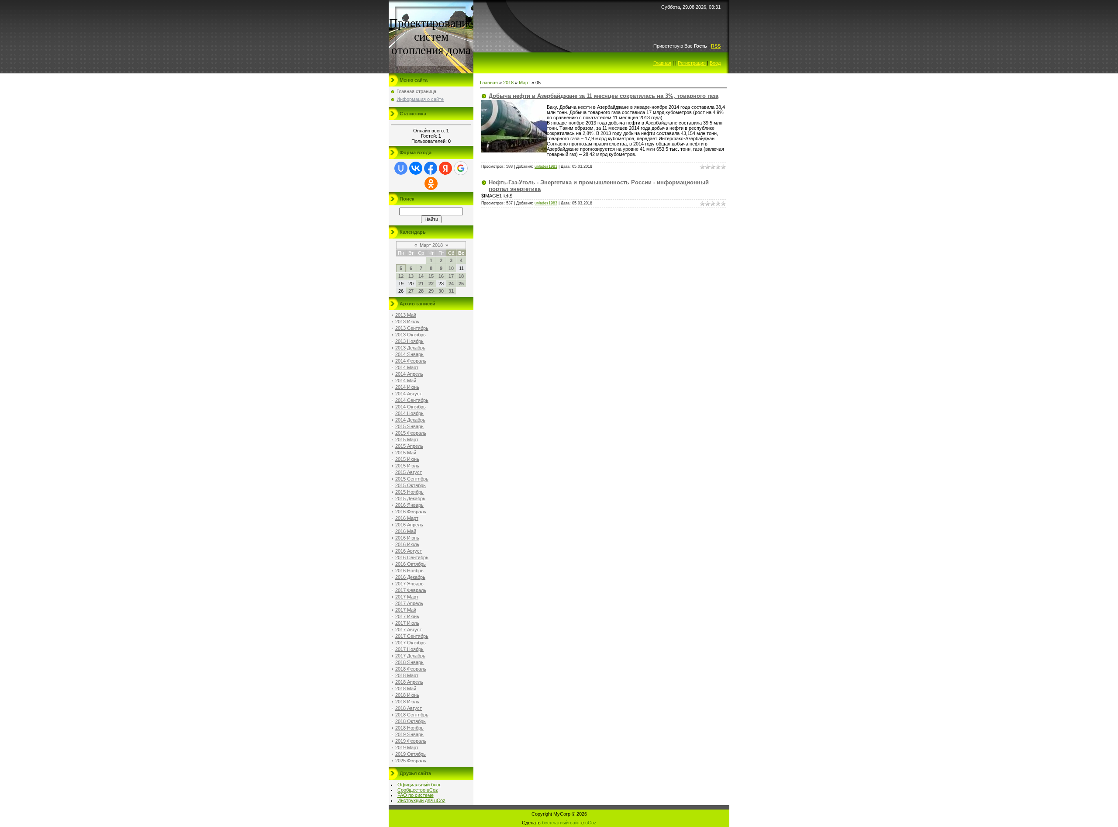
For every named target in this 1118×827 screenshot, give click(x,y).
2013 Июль (407, 321)
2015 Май (405, 452)
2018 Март (406, 675)
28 (421, 291)
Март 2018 (431, 245)
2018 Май (405, 688)
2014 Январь (409, 354)
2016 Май (405, 531)
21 (421, 283)
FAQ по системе (415, 795)
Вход (715, 63)
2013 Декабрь (410, 347)
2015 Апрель (409, 446)
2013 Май (405, 315)
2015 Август (408, 472)
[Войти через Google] (461, 168)
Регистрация (692, 63)
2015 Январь (409, 426)
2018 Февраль (410, 668)
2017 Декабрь (410, 655)
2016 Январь (409, 505)
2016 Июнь (407, 537)
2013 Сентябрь (411, 328)
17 (451, 276)
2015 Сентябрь (411, 478)
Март (524, 82)
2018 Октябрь (410, 721)
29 (431, 291)
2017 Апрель (409, 603)
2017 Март (406, 596)
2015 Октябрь (410, 485)
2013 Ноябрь (409, 341)
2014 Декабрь (410, 419)
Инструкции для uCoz (421, 800)
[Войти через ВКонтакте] (415, 168)
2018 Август (408, 708)
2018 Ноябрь (409, 727)
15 (431, 276)
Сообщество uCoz (417, 789)
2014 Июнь (407, 387)
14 (421, 276)
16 (441, 276)
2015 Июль (407, 465)
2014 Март (406, 367)
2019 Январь (409, 734)
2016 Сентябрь (411, 557)
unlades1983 (546, 166)
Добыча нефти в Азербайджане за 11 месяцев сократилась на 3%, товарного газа (603, 96)
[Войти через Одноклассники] (431, 183)
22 (431, 283)
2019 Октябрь (410, 754)
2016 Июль (407, 544)
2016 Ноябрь (409, 570)
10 (451, 268)
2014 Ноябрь (409, 413)
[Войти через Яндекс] (445, 168)
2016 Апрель (409, 524)
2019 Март (406, 747)
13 (411, 276)
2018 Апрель (409, 682)
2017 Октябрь (410, 642)
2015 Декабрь (410, 498)
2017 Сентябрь (411, 636)
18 (461, 276)
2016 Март (406, 518)
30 (441, 291)
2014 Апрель (409, 374)
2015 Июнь (407, 459)
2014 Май (405, 380)
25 (461, 283)
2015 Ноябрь (409, 492)
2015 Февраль (410, 433)
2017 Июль (407, 623)
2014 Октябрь (410, 406)
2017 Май (405, 609)
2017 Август (408, 629)
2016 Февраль (410, 511)
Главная (662, 63)
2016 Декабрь (410, 577)
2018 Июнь (407, 695)
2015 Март (406, 439)
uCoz (591, 822)
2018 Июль (407, 701)
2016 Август (408, 551)
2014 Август (408, 393)
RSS (716, 45)
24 (451, 283)
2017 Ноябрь (409, 649)
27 (411, 291)
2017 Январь (409, 583)
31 (451, 291)
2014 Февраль (410, 360)
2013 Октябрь (410, 334)
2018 (508, 82)
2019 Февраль (410, 741)
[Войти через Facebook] (430, 168)
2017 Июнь (407, 616)
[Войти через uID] (400, 168)
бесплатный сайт (561, 822)
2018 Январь (409, 662)
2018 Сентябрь (411, 714)
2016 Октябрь (410, 564)
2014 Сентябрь (411, 400)
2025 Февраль (410, 760)
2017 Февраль (410, 590)
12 (401, 276)
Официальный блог (419, 784)
